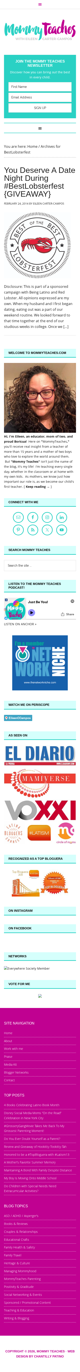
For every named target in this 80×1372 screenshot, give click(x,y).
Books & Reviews (16, 1224)
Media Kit (10, 1064)
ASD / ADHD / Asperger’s (21, 1216)
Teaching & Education (19, 1310)
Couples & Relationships (21, 1232)
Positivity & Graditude (19, 1287)
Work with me (13, 1049)
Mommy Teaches (40, 30)
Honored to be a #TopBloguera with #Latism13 (36, 1154)
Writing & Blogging (16, 1318)
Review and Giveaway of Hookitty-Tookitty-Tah (35, 1147)
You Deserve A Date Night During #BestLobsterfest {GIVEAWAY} (39, 182)
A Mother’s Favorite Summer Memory (30, 1162)
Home (8, 1033)
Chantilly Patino (49, 1356)
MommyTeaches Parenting (22, 1279)
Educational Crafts (16, 1239)
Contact (9, 1080)
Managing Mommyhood (20, 1271)
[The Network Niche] (40, 689)
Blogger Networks (16, 1072)
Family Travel (12, 1255)
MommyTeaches (55, 441)
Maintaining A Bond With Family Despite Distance (38, 1170)
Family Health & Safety (19, 1247)
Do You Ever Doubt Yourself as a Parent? (32, 1139)
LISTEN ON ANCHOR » (20, 624)
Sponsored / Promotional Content (27, 1302)
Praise (8, 1056)
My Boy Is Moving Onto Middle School (30, 1178)
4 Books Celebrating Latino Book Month (31, 1105)
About (8, 1041)
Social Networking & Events (23, 1294)
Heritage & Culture (17, 1263)
